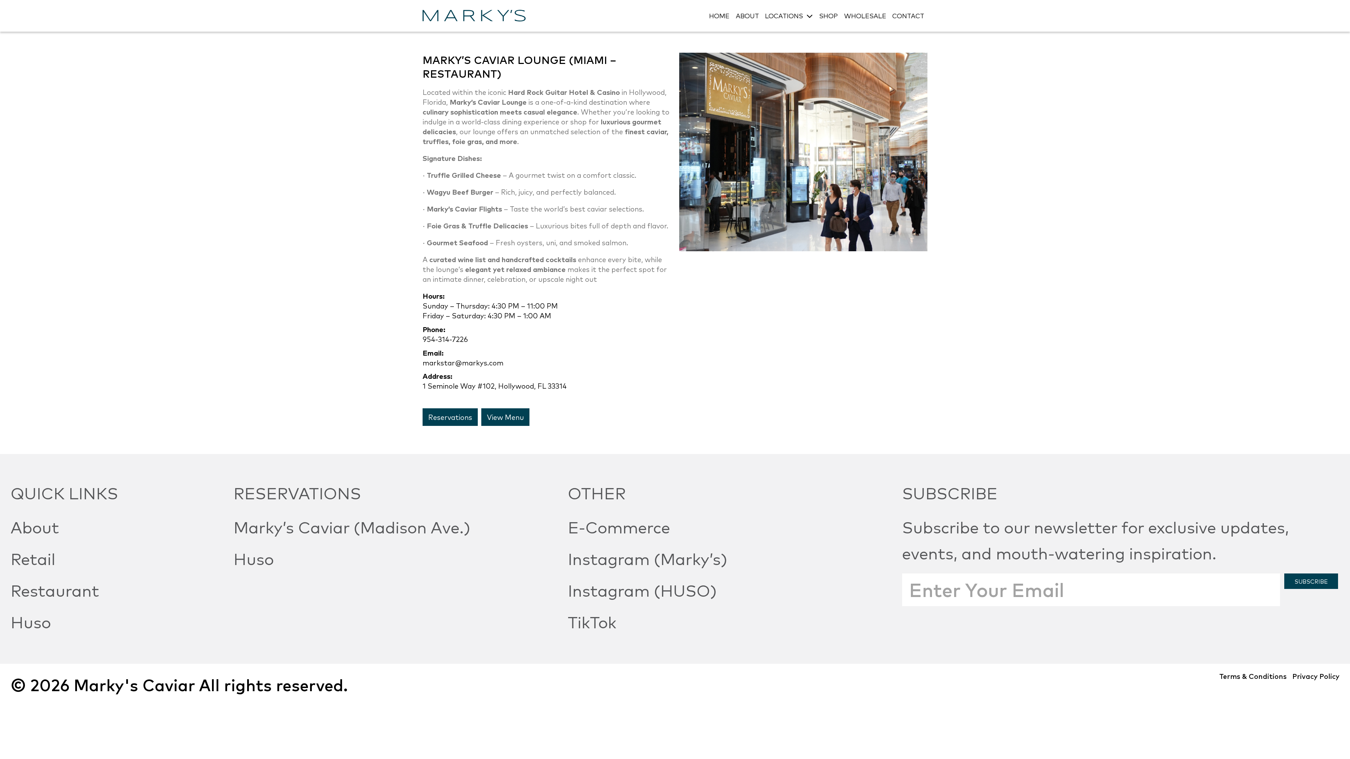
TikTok (592, 621)
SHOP (828, 15)
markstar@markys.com (463, 362)
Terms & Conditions (1253, 676)
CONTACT (908, 15)
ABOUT (747, 15)
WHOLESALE (865, 15)
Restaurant (55, 590)
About (35, 526)
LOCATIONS (784, 15)
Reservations (450, 417)
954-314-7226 (445, 339)
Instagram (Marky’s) (647, 558)
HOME (719, 15)
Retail (33, 558)
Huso (31, 621)
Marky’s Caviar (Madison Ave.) (351, 526)
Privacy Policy (1315, 676)
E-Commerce (619, 526)
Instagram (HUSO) (642, 590)
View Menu (505, 417)
